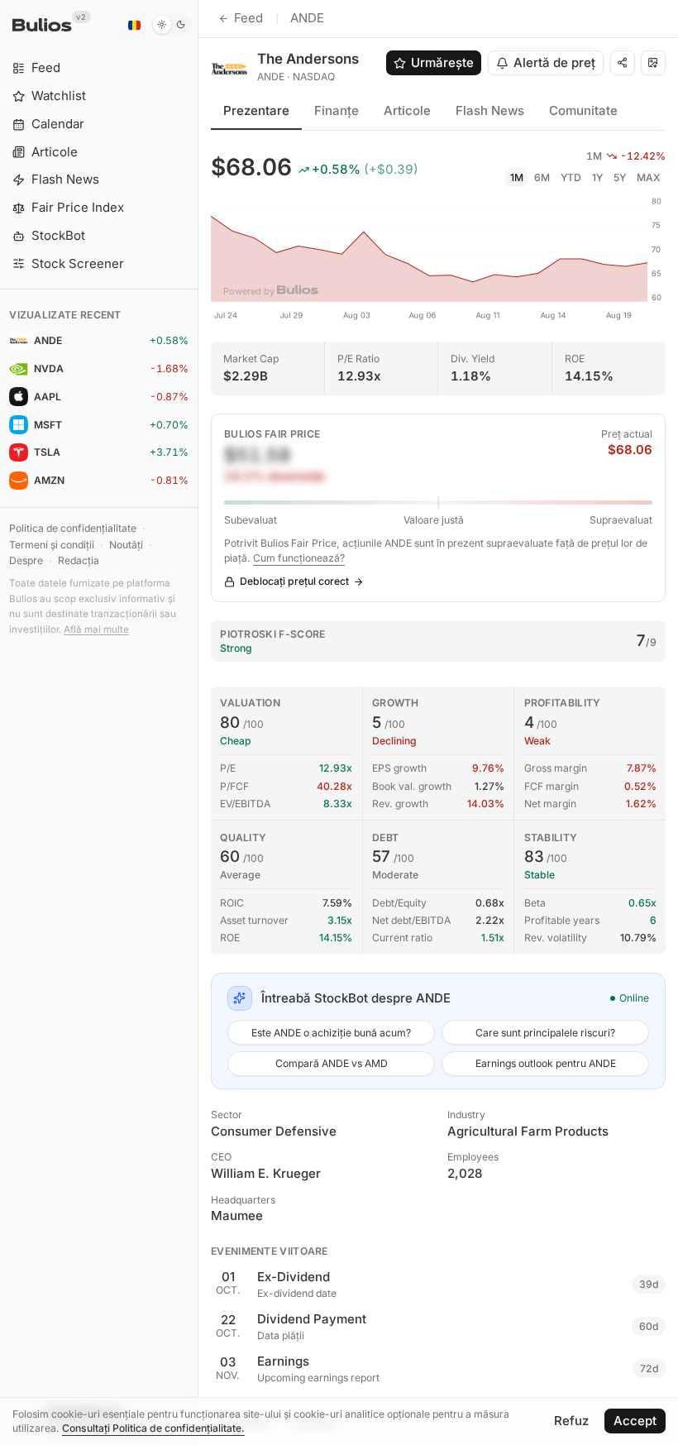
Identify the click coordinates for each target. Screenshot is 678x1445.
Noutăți (126, 544)
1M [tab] (516, 177)
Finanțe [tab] (336, 110)
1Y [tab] (597, 177)
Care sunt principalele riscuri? (545, 1032)
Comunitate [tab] (583, 110)
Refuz (571, 1420)
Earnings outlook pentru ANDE (545, 1063)
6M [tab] (542, 177)
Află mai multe (96, 629)
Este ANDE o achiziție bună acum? (331, 1032)
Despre (26, 560)
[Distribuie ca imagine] (653, 62)
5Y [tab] (620, 177)
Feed (248, 18)
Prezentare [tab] (256, 110)
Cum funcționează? (299, 558)
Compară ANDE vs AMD (331, 1063)
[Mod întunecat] (171, 25)
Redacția (78, 560)
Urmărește (442, 62)
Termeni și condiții (51, 544)
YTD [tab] (571, 177)
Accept (635, 1420)
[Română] (134, 25)
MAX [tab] (649, 177)
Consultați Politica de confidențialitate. (153, 1428)
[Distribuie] (622, 62)
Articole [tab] (407, 110)
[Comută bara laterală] (198, 722)
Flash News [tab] (490, 110)
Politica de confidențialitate (72, 528)
